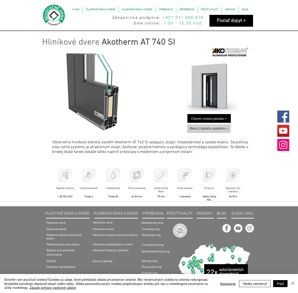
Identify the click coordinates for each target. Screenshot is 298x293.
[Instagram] (283, 145)
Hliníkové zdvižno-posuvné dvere (115, 235)
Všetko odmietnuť (255, 283)
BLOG (221, 213)
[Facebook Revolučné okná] (226, 228)
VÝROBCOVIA (152, 213)
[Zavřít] (292, 283)
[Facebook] (283, 117)
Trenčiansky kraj (153, 244)
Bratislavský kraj (152, 222)
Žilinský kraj (149, 261)
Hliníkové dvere (103, 229)
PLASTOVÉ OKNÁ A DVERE (67, 213)
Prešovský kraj (151, 267)
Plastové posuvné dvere (62, 244)
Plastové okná (55, 222)
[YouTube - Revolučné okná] (238, 228)
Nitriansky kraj (151, 235)
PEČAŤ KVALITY (180, 213)
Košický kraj (150, 272)
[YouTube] (283, 131)
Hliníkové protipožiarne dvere (113, 244)
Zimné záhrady (103, 261)
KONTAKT (204, 213)
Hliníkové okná (103, 222)
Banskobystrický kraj (155, 251)
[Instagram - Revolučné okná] (249, 228)
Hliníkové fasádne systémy (111, 250)
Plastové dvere (56, 229)
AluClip (51, 261)
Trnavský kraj (150, 229)
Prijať (280, 283)
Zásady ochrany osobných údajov (53, 287)
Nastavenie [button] (228, 283)
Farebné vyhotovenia (60, 267)
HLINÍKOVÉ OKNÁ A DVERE (116, 213)
